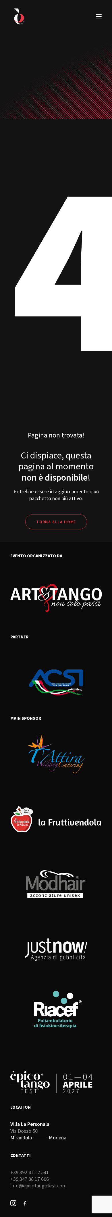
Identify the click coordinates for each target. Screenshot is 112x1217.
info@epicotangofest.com (38, 1185)
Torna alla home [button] (56, 522)
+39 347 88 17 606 (29, 1179)
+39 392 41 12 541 (29, 1172)
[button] (99, 16)
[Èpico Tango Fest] (19, 16)
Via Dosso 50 (24, 1131)
